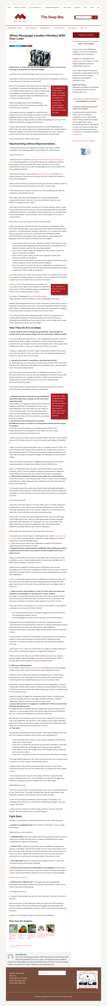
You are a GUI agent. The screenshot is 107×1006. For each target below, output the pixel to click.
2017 (18, 947)
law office (17, 284)
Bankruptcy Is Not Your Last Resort (50, 934)
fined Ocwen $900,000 (36, 296)
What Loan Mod (58, 93)
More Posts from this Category (84, 141)
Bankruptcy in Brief (79, 61)
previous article (34, 668)
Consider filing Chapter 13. (18, 877)
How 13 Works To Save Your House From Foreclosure (41, 935)
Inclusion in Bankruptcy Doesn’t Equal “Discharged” (85, 108)
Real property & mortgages (24, 945)
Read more (78, 134)
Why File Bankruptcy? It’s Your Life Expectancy (22, 936)
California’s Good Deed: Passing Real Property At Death (32, 936)
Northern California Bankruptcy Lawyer (20, 17)
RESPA (20, 649)
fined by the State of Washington (48, 174)
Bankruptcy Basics (86, 35)
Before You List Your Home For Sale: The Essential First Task (12, 937)
